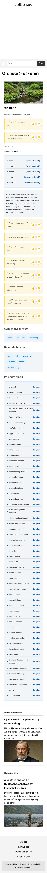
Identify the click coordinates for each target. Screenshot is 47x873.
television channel (16, 643)
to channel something (18, 668)
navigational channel (17, 589)
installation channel (17, 545)
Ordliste (10, 73)
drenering (34, 338)
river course (14, 611)
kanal (10, 338)
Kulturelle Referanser (13, 713)
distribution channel (17, 524)
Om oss (23, 842)
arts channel (14, 439)
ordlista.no (23, 4)
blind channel (14, 450)
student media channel (18, 638)
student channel (15, 633)
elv (17, 356)
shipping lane (14, 627)
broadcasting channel (18, 472)
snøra (11, 172)
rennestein (21, 338)
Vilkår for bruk (23, 857)
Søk (41, 63)
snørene (12, 182)
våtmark (11, 362)
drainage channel (16, 529)
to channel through (17, 674)
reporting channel (16, 605)
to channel (13, 654)
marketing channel (16, 567)
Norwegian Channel (17, 403)
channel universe (16, 499)
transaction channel (17, 679)
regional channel (16, 600)
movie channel (15, 573)
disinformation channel (18, 518)
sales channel (14, 616)
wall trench (13, 690)
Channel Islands (15, 398)
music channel (15, 578)
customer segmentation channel (19, 511)
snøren (12, 166)
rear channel (14, 594)
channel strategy (16, 488)
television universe (16, 649)
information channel (17, 540)
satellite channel (15, 622)
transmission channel (18, 685)
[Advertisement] (23, 33)
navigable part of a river (19, 584)
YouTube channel (16, 428)
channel (12, 387)
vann (10, 356)
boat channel (14, 455)
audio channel (15, 444)
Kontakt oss (23, 847)
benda (21, 362)
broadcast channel (16, 461)
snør (34, 73)
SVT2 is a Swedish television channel (21, 410)
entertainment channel (18, 534)
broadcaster (14, 466)
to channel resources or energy (19, 661)
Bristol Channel (15, 392)
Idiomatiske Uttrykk (12, 773)
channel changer (16, 477)
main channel (14, 556)
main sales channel (17, 562)
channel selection (16, 483)
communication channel (19, 504)
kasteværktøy (13, 367)
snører (12, 177)
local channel (14, 551)
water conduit (14, 695)
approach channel (16, 433)
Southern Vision (15, 417)
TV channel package (17, 422)
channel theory (15, 493)
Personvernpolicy (23, 852)
